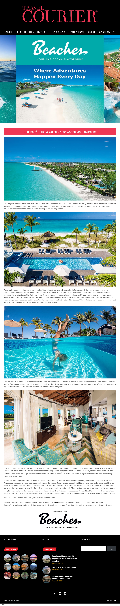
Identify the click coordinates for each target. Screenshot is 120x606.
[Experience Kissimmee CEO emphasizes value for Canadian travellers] (7, 558)
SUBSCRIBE (86, 539)
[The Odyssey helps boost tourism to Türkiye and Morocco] (16, 567)
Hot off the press (25, 31)
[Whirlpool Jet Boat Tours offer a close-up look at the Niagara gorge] (7, 576)
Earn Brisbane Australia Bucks (64, 567)
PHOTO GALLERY (11, 539)
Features (8, 31)
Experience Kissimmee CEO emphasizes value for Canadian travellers (64, 558)
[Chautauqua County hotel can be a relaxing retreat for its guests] (16, 576)
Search (112, 549)
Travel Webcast (76, 31)
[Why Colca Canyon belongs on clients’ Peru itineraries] (33, 567)
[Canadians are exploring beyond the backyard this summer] (25, 576)
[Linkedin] (60, 594)
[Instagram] (65, 594)
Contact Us (104, 31)
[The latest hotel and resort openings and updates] (25, 558)
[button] (114, 31)
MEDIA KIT (46, 539)
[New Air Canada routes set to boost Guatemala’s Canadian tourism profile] (33, 558)
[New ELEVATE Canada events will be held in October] (33, 576)
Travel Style (43, 31)
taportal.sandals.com (63, 502)
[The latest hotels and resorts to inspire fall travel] (25, 567)
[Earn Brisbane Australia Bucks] (16, 558)
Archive (91, 31)
